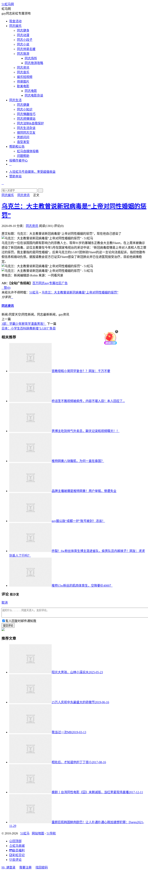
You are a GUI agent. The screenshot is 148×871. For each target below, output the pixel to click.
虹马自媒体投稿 (28, 151)
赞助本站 (15, 176)
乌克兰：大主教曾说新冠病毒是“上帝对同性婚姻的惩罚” (80, 292)
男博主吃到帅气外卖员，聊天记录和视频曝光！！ (85, 431)
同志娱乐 (15, 25)
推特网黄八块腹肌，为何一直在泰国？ (78, 461)
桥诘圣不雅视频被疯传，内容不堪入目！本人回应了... (88, 401)
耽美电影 (23, 86)
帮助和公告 (17, 146)
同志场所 (31, 58)
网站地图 (38, 833)
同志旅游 (23, 53)
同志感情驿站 (26, 118)
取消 (5, 602)
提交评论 (8, 625)
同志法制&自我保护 (30, 123)
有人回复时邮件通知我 (20, 621)
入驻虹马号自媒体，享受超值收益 (32, 171)
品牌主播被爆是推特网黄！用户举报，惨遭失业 (84, 491)
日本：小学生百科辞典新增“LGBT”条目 (29, 328)
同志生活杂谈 (26, 128)
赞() (6, 287)
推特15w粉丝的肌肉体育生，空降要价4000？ (82, 585)
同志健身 (23, 30)
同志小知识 (24, 109)
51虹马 (34, 292)
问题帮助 (23, 155)
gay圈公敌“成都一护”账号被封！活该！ (78, 521)
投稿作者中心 (18, 160)
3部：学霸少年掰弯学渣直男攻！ (24, 323)
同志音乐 (23, 72)
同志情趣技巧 (26, 114)
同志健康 (23, 104)
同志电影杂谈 (34, 95)
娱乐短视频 (24, 77)
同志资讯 (23, 67)
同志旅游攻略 (34, 63)
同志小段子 (24, 39)
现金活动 (15, 21)
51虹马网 (8, 4)
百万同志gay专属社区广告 (50, 283)
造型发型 (23, 142)
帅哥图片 (23, 81)
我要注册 (25, 867)
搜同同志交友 (26, 132)
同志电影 (31, 90)
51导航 (51, 833)
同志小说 (23, 44)
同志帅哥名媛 (26, 49)
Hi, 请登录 (8, 867)
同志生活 (15, 100)
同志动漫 (23, 35)
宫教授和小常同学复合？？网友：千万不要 (81, 371)
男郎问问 (23, 137)
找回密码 (41, 867)
